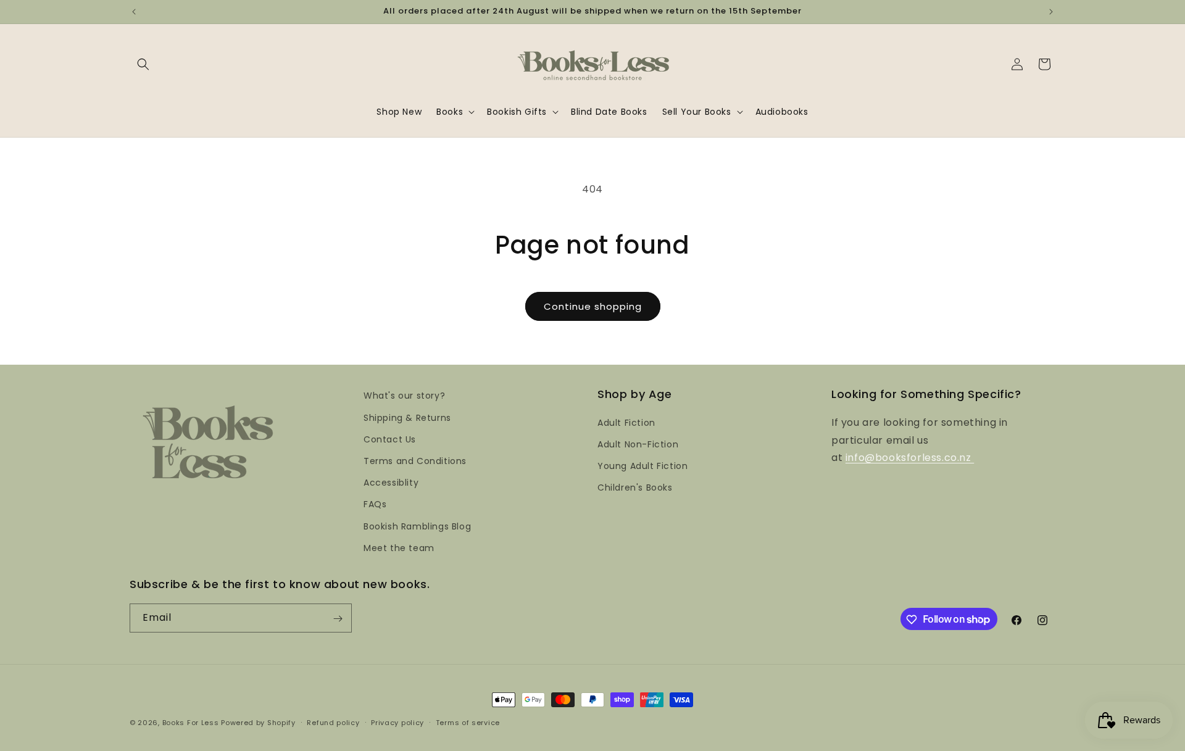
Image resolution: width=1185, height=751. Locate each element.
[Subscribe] (337, 618)
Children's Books (635, 487)
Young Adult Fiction (642, 465)
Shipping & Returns (407, 417)
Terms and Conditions (415, 460)
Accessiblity (391, 482)
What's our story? (404, 395)
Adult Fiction (626, 422)
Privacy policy (397, 722)
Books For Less (190, 723)
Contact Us (390, 439)
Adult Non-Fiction (637, 444)
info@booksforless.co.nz (910, 457)
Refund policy (333, 722)
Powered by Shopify (258, 723)
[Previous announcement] (134, 11)
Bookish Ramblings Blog (417, 526)
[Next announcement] (1051, 11)
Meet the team (399, 547)
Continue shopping (593, 306)
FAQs (375, 504)
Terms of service (468, 722)
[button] (143, 64)
